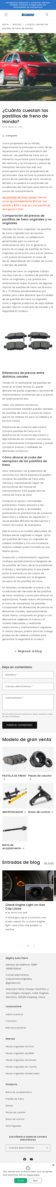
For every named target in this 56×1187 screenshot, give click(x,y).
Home (5, 24)
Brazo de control (39, 812)
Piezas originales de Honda (21, 1060)
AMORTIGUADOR (12, 812)
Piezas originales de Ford (20, 1046)
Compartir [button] (11, 135)
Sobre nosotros (14, 1014)
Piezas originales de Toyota (21, 1066)
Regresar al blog (30, 651)
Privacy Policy (33, 1175)
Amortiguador (14, 1125)
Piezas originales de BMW (20, 1053)
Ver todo (49, 863)
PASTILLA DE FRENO (14, 775)
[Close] (53, 1165)
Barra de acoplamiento (11, 846)
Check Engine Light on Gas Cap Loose (25, 906)
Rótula (9, 1105)
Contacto (11, 1021)
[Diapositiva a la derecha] (34, 946)
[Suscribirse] (47, 1147)
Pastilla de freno (15, 1098)
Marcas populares (16, 1027)
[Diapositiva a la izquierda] (21, 946)
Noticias (17, 24)
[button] (6, 14)
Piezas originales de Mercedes (22, 1073)
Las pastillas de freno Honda (19, 197)
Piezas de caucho (40, 775)
